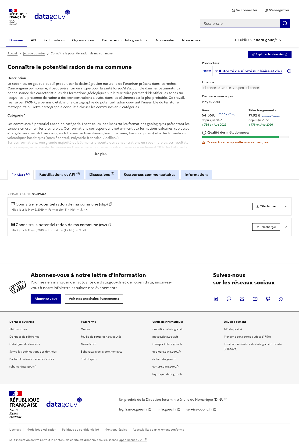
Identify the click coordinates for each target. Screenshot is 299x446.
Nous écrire (191, 40)
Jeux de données (34, 53)
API (33, 40)
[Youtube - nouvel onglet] (255, 299)
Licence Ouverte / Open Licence (231, 88)
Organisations (83, 40)
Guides (85, 329)
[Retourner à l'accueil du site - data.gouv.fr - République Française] (64, 404)
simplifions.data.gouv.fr (168, 329)
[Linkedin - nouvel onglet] (216, 299)
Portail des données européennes (31, 359)
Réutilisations (54, 40)
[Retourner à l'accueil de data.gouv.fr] (52, 16)
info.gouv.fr (166, 409)
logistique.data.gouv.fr (167, 374)
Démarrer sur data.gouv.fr (122, 40)
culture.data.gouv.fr (165, 367)
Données (16, 40)
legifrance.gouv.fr (133, 409)
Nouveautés (165, 40)
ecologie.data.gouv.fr (166, 352)
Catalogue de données (24, 344)
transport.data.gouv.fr (167, 344)
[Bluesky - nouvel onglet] (242, 299)
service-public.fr (199, 409)
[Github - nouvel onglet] (268, 299)
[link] (244, 10)
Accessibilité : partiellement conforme (158, 430)
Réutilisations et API (59, 174)
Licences (15, 430)
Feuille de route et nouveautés (101, 337)
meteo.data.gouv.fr (165, 337)
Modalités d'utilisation (41, 430)
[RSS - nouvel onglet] (281, 299)
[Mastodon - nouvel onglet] (229, 299)
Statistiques (88, 359)
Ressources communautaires (149, 174)
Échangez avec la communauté (101, 352)
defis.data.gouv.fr (164, 359)
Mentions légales (116, 430)
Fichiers (20, 175)
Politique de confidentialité (80, 430)
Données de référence (24, 337)
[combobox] (245, 23)
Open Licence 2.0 (130, 440)
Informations (196, 174)
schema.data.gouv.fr (23, 367)
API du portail (233, 329)
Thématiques (18, 329)
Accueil (12, 53)
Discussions (101, 174)
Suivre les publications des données (33, 352)
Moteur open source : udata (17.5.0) (247, 337)
